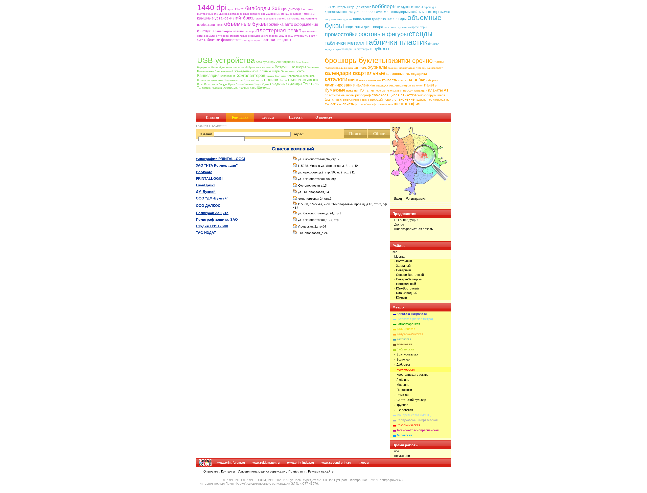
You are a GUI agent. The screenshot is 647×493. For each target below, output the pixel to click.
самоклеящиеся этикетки (394, 95)
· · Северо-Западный (407, 279)
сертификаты (343, 99)
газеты (438, 62)
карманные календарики (406, 74)
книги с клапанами (370, 80)
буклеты (373, 60)
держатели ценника (339, 12)
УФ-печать (345, 104)
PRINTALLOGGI (209, 178)
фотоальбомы (364, 104)
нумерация (380, 85)
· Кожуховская (403, 369)
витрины (308, 9)
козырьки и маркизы (302, 13)
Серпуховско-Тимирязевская (417, 420)
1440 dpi (212, 7)
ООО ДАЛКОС (208, 206)
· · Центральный (404, 284)
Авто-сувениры (265, 61)
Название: (205, 134)
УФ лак (330, 104)
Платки (283, 80)
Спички (248, 84)
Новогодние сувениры (301, 75)
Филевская (404, 435)
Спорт (257, 84)
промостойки (341, 34)
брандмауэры (291, 9)
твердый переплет (384, 99)
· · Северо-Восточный (408, 275)
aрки (230, 9)
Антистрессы (285, 62)
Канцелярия (208, 75)
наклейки (364, 85)
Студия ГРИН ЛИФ (212, 226)
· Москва (398, 256)
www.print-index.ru (300, 462)
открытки (396, 85)
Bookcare (204, 172)
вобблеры (384, 6)
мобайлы (415, 12)
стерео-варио (360, 99)
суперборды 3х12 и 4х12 (278, 35)
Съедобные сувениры (286, 84)
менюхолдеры (396, 12)
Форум (364, 462)
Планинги (271, 80)
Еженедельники (244, 71)
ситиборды (222, 35)
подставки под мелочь (397, 27)
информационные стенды (273, 13)
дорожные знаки (247, 13)
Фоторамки (231, 87)
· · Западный (401, 265)
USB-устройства (226, 60)
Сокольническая (408, 425)
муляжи (445, 11)
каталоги (336, 79)
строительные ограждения (246, 35)
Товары (268, 117)
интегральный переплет (428, 67)
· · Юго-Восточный (405, 288)
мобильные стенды (288, 18)
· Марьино (400, 385)
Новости (296, 117)
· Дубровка (401, 364)
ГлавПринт (205, 185)
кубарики (432, 80)
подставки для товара (364, 27)
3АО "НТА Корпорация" (217, 165)
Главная (212, 117)
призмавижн (309, 31)
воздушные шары (410, 7)
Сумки (265, 84)
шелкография (407, 103)
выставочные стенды (210, 13)
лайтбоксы (244, 17)
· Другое (398, 224)
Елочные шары (268, 71)
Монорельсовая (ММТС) (414, 415)
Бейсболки (302, 62)
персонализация (415, 90)
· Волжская (401, 359)
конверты (390, 80)
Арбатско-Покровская (412, 314)
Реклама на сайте (321, 471)
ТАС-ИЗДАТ (206, 233)
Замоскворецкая (408, 324)
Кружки (270, 76)
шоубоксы (379, 49)
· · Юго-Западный (405, 293)
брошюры (341, 60)
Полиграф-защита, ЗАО (217, 219)
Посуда (223, 84)
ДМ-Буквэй (206, 192)
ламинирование (266, 18)
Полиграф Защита (212, 213)
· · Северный (401, 270)
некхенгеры (397, 18)
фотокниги (380, 104)
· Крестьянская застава (410, 374)
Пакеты (259, 80)
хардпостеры (252, 40)
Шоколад (263, 87)
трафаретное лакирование (432, 99)
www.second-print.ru (336, 462)
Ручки (231, 84)
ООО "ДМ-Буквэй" (212, 198)
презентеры (419, 27)
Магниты (280, 76)
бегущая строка (359, 7)
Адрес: (299, 134)
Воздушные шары (290, 67)
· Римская (400, 395)
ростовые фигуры (383, 34)
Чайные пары (248, 87)
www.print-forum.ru (231, 462)
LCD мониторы (335, 7)
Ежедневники (223, 71)
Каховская (404, 339)
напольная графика (369, 19)
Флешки (217, 87)
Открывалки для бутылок (239, 80)
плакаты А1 (438, 90)
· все (395, 451)
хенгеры (346, 49)
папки (369, 90)
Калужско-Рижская (410, 334)
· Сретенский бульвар (409, 400)
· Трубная (400, 405)
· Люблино (400, 380)
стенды (420, 34)
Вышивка (313, 67)
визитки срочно (410, 60)
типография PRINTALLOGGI (220, 159)
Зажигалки (287, 71)
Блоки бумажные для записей (229, 67)
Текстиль (311, 84)
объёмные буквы (246, 24)
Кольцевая (404, 344)
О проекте (323, 117)
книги (353, 80)
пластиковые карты (339, 95)
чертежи (268, 39)
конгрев (403, 80)
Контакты (228, 471)
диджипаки (347, 67)
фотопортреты (232, 40)
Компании (240, 117)
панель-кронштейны (229, 31)
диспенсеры (364, 11)
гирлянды (430, 7)
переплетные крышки (388, 90)
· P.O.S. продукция (405, 220)
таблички (212, 39)
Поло (200, 84)
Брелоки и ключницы (261, 67)
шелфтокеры (361, 49)
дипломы (360, 68)
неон (220, 24)
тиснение (406, 99)
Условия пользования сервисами (261, 471)
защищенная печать (400, 67)
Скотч (239, 84)
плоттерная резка (279, 30)
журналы (377, 67)
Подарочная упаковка (303, 80)
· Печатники (402, 390)
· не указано (401, 456)
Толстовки (204, 87)
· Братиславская (405, 354)
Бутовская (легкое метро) (415, 319)
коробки (417, 79)
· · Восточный (402, 261)
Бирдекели (204, 67)
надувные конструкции (338, 19)
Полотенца (211, 84)
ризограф (363, 95)
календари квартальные (355, 73)
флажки (433, 44)
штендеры (283, 40)
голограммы (332, 67)
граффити (229, 13)
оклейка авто (281, 24)
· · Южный (399, 297)
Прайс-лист (296, 471)
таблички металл (344, 43)
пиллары (250, 31)
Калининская (406, 329)
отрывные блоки (413, 85)
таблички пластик (396, 42)
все (394, 252)
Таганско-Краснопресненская (418, 430)
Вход (398, 198)
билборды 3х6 (263, 8)
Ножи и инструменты (210, 80)
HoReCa (239, 9)
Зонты (300, 71)
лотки (379, 11)
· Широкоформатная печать (412, 229)
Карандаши (227, 75)
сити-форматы (206, 35)
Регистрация (416, 198)
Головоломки (205, 71)
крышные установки (214, 18)
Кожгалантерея (250, 75)
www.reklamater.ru (266, 462)
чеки (390, 104)
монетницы (430, 12)
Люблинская (405, 349)
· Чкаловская (402, 410)
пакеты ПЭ (355, 90)
